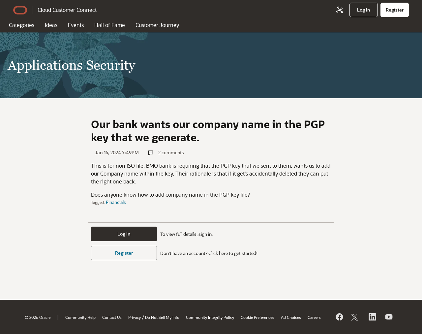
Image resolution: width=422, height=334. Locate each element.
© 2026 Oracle (37, 317)
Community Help (80, 317)
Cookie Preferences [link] (257, 317)
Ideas (51, 24)
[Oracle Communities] (340, 10)
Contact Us (112, 317)
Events (76, 24)
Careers (314, 317)
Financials (116, 202)
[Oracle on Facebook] (339, 317)
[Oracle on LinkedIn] (372, 317)
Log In (124, 234)
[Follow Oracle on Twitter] (355, 317)
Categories (21, 24)
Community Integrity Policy (210, 317)
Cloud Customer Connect (67, 9)
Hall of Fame (109, 24)
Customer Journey (157, 24)
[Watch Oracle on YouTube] (388, 317)
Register (124, 253)
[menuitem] (363, 10)
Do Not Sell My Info (162, 317)
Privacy (134, 317)
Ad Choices (291, 317)
